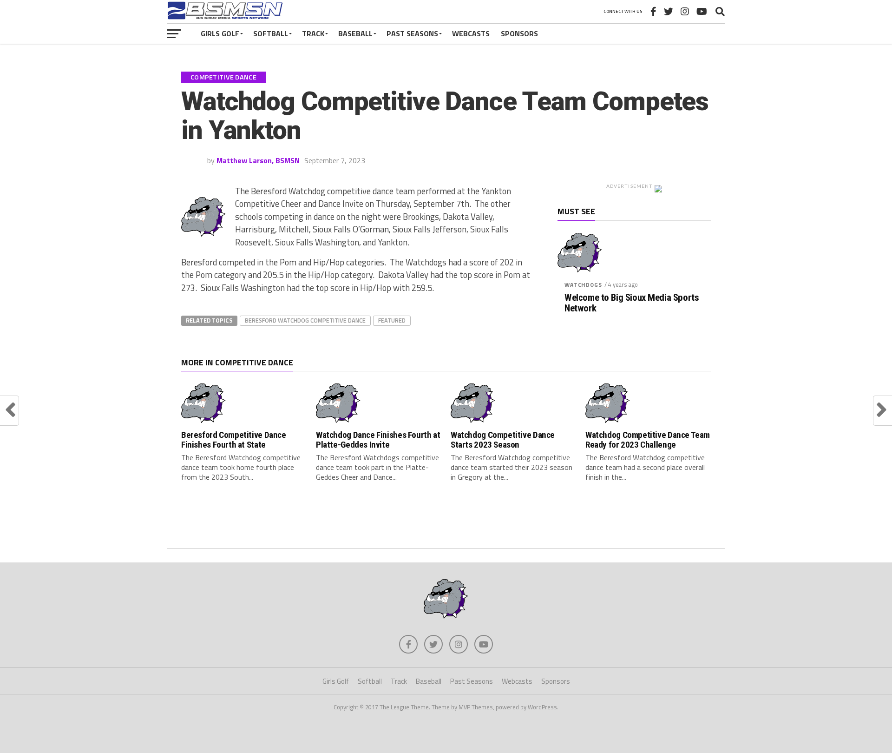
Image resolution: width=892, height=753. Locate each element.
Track (313, 33)
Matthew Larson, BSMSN (258, 160)
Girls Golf (220, 33)
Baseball (355, 33)
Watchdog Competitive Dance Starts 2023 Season (503, 439)
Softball (270, 33)
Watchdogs (583, 284)
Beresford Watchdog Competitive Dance (305, 320)
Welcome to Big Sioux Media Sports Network (631, 303)
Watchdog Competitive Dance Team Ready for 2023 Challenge (647, 439)
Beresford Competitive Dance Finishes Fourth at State (233, 439)
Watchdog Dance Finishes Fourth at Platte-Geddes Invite (378, 439)
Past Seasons (412, 33)
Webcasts (471, 33)
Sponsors (519, 33)
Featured (392, 320)
